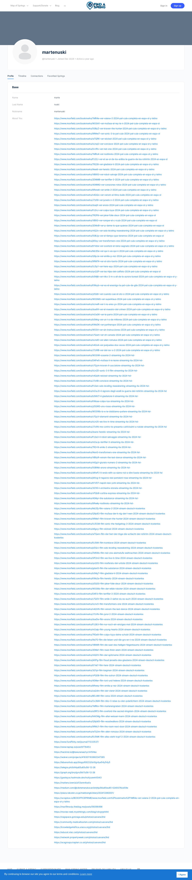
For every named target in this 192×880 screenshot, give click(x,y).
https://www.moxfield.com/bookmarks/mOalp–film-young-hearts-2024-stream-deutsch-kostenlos (102, 629)
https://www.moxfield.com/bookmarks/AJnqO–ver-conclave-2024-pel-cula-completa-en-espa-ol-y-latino (106, 144)
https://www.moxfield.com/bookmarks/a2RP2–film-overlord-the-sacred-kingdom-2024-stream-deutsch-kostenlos (110, 711)
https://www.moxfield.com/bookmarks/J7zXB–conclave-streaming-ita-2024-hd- (93, 380)
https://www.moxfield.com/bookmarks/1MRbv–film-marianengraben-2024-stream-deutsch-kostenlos (103, 706)
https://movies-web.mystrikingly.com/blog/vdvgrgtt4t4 (81, 811)
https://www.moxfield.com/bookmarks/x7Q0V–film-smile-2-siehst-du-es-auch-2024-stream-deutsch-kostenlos (108, 599)
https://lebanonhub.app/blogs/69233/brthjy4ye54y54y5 (82, 762)
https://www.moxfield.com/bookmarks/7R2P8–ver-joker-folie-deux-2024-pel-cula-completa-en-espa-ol (105, 215)
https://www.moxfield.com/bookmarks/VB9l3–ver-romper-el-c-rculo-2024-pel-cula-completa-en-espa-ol (105, 220)
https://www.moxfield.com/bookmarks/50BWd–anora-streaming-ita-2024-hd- (92, 467)
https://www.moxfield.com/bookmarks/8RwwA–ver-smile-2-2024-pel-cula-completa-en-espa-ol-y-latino (105, 189)
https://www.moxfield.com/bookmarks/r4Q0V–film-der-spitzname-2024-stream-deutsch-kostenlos (102, 655)
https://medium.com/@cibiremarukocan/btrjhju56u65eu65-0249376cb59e (91, 787)
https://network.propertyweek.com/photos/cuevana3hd (81, 837)
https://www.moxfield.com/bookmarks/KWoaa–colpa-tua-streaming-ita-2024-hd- (94, 401)
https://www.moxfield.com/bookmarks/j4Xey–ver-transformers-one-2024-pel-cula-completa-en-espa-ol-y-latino (109, 241)
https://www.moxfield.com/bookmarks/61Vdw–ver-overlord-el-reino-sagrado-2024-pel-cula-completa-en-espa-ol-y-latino (114, 246)
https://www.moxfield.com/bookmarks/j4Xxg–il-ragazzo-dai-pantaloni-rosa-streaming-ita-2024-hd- (103, 477)
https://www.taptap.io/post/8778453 (72, 747)
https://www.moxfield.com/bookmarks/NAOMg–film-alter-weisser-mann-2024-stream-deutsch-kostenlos (105, 716)
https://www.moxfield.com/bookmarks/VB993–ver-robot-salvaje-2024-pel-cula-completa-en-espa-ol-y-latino (108, 174)
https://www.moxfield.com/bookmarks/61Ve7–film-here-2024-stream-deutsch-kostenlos (97, 665)
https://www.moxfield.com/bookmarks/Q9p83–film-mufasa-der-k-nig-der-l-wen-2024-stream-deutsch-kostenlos (109, 513)
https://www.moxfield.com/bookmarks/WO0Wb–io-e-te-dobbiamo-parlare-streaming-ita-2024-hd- (102, 411)
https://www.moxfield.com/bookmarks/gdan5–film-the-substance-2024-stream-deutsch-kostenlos (102, 568)
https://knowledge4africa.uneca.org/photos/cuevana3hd (82, 827)
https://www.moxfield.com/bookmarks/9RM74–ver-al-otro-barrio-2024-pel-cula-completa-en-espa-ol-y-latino (108, 261)
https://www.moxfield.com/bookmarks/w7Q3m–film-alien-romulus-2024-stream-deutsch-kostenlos (102, 731)
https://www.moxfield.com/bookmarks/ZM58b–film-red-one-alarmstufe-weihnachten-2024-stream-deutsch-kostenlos (112, 553)
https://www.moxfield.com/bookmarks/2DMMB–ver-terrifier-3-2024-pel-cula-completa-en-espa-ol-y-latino (106, 179)
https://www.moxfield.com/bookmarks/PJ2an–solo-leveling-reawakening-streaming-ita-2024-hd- (102, 386)
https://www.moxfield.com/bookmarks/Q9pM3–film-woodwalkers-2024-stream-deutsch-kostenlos (102, 721)
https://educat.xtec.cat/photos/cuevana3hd (76, 832)
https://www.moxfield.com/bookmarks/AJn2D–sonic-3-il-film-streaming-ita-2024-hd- (96, 370)
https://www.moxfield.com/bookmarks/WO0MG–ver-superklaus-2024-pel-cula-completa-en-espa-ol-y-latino (107, 299)
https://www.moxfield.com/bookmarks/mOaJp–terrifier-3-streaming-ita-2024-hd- (94, 442)
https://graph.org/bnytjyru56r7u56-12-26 (74, 772)
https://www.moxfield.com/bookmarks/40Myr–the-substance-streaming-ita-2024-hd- (96, 498)
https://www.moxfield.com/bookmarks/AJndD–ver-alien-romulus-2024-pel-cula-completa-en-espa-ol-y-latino (108, 340)
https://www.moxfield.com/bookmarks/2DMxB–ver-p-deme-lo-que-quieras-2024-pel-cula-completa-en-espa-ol (109, 225)
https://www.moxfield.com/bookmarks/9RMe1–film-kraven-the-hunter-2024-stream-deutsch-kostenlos (104, 518)
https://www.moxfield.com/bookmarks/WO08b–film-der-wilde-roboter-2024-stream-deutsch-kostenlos (104, 588)
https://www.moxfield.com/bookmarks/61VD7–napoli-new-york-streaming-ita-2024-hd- (97, 483)
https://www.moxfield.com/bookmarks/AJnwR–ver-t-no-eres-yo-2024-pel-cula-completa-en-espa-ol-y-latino (107, 304)
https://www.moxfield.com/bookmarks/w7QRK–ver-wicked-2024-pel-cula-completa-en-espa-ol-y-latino (105, 138)
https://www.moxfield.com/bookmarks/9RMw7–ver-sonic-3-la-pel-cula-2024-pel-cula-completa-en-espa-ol (107, 133)
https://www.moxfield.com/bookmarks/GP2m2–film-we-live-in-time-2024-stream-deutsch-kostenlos (103, 558)
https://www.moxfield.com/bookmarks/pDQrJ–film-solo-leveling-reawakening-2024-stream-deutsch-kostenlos (108, 547)
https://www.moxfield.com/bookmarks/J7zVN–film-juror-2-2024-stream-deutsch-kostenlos (98, 614)
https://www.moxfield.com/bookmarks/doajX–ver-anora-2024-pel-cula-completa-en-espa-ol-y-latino (103, 205)
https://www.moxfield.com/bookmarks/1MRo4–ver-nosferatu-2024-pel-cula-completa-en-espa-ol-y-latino (106, 154)
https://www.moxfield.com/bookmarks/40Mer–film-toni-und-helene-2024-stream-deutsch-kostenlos (103, 680)
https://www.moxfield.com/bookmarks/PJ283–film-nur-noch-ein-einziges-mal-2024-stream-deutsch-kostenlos (108, 624)
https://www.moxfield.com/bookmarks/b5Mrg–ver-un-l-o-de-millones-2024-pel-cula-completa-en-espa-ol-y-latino (110, 319)
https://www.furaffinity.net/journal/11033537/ (76, 741)
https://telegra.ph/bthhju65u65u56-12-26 (74, 767)
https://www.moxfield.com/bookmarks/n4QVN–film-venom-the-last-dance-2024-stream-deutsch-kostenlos (107, 609)
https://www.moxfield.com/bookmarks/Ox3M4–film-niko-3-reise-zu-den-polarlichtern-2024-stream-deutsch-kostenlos (112, 701)
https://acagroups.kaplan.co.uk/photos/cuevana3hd (80, 842)
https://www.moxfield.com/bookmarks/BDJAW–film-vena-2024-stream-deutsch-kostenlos (98, 696)
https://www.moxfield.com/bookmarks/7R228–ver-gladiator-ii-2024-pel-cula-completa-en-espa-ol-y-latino (106, 164)
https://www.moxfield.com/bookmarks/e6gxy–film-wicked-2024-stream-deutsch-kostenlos (99, 529)
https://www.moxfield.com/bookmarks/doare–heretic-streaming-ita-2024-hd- (92, 432)
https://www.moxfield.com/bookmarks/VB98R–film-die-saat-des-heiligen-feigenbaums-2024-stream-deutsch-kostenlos (113, 644)
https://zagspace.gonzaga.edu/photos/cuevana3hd (79, 817)
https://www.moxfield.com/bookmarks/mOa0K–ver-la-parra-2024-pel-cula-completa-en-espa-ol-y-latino (105, 314)
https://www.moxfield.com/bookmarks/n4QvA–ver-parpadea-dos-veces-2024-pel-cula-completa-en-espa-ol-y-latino (112, 345)
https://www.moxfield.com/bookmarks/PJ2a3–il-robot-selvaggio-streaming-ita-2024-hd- (97, 437)
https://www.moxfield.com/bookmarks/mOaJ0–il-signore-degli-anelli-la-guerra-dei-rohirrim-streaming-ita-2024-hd (110, 391)
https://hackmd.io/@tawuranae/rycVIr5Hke (75, 752)
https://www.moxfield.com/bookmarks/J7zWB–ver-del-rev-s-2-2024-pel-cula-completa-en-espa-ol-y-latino (107, 350)
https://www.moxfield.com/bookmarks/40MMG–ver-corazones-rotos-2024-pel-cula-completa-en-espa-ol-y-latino (110, 184)
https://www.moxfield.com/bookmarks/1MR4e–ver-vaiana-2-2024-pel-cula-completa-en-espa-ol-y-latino (105, 118)
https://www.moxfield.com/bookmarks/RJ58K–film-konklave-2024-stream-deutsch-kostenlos (100, 542)
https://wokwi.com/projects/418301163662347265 (79, 757)
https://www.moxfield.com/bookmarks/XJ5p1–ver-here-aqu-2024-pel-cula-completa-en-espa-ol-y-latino (105, 266)
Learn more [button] (86, 874)
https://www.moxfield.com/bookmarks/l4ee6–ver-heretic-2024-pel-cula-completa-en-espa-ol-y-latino (104, 169)
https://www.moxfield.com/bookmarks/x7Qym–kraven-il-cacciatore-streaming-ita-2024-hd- (99, 365)
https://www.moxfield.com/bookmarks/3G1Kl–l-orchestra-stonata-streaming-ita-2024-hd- (98, 488)
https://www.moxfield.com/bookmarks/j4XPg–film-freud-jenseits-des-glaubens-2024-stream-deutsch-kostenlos (109, 660)
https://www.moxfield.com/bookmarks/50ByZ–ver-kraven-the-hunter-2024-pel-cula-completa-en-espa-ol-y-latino (110, 128)
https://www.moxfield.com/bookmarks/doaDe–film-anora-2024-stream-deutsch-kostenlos (98, 619)
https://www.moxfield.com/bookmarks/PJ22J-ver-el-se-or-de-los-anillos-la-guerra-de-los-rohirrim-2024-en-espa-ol (110, 159)
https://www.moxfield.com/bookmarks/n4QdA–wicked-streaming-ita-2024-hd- (93, 375)
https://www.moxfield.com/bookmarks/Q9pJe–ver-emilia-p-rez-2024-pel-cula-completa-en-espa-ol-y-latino (107, 256)
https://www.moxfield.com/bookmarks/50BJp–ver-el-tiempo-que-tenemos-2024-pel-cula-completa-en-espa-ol (109, 235)
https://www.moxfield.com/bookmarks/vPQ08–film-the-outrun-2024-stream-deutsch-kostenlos (101, 675)
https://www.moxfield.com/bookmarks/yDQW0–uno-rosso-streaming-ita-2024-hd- (94, 406)
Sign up (177, 5)
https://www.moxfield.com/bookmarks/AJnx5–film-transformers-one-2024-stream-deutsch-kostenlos (104, 604)
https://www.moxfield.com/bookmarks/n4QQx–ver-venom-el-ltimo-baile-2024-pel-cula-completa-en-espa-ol (107, 195)
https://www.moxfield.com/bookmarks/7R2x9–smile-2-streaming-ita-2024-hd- (92, 447)
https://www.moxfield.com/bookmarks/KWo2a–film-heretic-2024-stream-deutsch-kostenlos (99, 578)
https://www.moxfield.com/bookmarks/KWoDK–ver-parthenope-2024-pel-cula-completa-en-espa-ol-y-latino (107, 324)
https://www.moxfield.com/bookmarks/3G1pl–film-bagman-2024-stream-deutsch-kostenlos (99, 670)
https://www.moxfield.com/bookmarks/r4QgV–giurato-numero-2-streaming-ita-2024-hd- (97, 462)
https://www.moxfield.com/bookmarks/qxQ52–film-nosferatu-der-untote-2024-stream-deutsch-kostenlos (106, 563)
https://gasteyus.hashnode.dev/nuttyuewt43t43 (78, 777)
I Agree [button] (182, 874)
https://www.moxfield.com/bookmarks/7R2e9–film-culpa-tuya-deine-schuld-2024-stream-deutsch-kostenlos (107, 634)
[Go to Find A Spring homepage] (96, 5)
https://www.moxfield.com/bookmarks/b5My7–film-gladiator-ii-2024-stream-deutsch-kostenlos (101, 573)
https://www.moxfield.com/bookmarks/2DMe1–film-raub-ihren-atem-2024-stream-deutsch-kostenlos (103, 650)
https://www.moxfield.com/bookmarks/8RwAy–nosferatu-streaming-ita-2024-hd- (94, 503)
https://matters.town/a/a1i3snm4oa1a (72, 782)
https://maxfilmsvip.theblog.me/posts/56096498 (78, 806)
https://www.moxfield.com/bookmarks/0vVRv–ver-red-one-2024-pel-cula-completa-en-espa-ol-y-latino (105, 149)
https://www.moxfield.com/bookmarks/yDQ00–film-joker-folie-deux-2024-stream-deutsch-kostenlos (103, 583)
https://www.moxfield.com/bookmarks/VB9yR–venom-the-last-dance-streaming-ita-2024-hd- (100, 457)
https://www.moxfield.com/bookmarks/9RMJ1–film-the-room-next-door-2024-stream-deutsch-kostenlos (105, 726)
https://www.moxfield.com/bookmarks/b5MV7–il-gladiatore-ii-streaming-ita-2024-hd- (96, 396)
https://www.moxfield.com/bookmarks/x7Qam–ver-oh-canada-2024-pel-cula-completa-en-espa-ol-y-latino (107, 335)
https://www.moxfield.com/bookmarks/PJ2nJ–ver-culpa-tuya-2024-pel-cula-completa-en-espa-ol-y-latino (106, 210)
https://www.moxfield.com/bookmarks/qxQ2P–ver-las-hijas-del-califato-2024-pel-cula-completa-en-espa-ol (107, 271)
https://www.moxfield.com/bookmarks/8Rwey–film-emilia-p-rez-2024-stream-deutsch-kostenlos (101, 685)
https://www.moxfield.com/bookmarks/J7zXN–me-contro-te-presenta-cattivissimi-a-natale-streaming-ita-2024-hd (110, 426)
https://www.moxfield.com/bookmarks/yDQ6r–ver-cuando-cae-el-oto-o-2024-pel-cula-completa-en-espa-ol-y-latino (111, 294)
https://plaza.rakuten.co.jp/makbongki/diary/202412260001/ (84, 793)
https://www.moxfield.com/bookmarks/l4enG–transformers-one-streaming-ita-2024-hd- (97, 452)
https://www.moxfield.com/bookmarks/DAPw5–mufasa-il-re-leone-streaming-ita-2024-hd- (98, 360)
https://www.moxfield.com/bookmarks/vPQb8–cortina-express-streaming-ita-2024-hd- (97, 493)
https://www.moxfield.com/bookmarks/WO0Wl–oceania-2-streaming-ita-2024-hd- (94, 355)
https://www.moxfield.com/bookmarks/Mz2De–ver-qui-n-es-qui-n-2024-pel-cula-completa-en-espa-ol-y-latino (108, 251)
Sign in (163, 5)
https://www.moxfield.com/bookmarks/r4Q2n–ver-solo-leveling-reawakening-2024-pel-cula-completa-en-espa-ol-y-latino (114, 230)
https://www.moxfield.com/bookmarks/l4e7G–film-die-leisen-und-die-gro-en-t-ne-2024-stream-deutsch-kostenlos (110, 639)
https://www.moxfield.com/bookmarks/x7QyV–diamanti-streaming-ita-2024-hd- (93, 416)
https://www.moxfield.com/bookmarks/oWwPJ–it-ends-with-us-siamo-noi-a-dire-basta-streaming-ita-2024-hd (108, 472)
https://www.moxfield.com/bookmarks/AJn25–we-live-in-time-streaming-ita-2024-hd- (96, 421)
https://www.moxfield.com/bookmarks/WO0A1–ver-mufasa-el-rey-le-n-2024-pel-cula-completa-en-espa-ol (107, 123)
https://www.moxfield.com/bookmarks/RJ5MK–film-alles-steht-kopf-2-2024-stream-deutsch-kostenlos (104, 736)
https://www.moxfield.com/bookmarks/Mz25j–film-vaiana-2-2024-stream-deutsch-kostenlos (99, 508)
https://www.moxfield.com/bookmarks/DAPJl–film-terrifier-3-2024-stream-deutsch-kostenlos (99, 593)
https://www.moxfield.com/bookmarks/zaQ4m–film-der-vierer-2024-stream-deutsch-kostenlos (100, 690)
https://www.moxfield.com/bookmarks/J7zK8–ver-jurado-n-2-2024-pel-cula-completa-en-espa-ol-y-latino (106, 200)
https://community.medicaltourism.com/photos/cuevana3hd (83, 822)
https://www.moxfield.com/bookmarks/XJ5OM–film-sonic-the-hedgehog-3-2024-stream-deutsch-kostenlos (107, 523)
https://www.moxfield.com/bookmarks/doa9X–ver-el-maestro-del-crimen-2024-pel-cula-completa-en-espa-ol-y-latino (112, 309)
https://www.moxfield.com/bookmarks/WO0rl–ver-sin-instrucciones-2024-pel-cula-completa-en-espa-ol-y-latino (109, 329)
